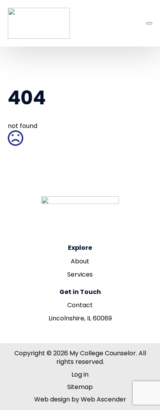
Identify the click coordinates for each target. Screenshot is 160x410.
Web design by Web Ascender (80, 399)
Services (80, 274)
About (80, 261)
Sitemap (80, 387)
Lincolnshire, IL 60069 (80, 318)
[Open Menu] (149, 23)
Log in (80, 374)
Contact (80, 305)
